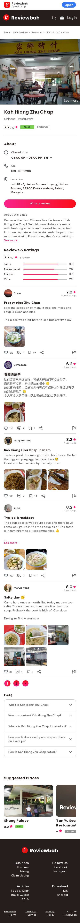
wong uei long (22, 440)
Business (23, 867)
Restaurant (37, 32)
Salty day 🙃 (14, 597)
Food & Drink (20, 890)
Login (72, 17)
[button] (71, 101)
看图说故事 (12, 374)
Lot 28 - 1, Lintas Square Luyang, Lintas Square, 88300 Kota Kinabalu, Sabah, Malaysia (39, 188)
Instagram (60, 871)
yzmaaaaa (20, 364)
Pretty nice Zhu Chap (22, 302)
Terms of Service (30, 913)
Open (69, 4)
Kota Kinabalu (20, 32)
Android (62, 895)
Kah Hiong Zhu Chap (58, 32)
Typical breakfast (19, 518)
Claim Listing (20, 875)
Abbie (18, 508)
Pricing (24, 871)
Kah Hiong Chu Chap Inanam (27, 450)
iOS (65, 890)
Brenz (17, 293)
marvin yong (21, 588)
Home (7, 32)
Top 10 (24, 899)
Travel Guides (20, 895)
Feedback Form (10, 913)
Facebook (61, 867)
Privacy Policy (50, 913)
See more (10, 543)
